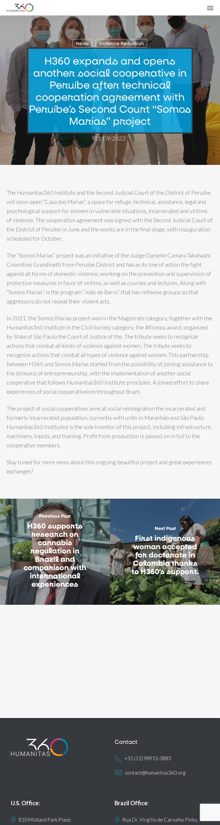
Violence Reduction (121, 43)
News (82, 43)
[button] (210, 8)
